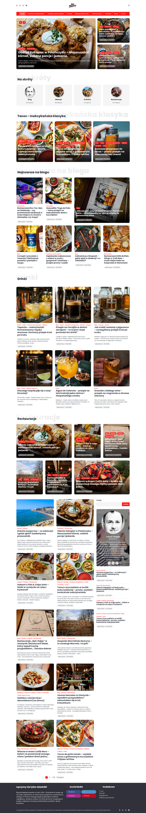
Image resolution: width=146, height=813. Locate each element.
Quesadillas (49, 206)
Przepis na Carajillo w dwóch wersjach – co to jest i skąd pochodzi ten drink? (71, 330)
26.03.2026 (88, 491)
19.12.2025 (107, 159)
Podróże (108, 14)
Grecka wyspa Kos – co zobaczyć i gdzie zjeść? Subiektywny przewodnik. (35, 534)
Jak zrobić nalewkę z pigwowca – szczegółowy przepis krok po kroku (111, 330)
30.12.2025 (68, 344)
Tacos (64, 48)
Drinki (19, 325)
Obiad (57, 48)
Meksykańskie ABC (82, 14)
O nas (101, 791)
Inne (97, 143)
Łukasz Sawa (22, 66)
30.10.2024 (58, 267)
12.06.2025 (88, 220)
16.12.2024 (106, 407)
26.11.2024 (29, 221)
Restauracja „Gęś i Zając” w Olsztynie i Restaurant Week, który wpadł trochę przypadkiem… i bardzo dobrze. (116, 445)
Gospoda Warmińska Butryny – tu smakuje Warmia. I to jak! (28, 484)
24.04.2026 (117, 455)
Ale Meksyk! (31, 810)
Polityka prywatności (106, 798)
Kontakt (102, 793)
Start (22, 14)
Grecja (19, 528)
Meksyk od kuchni (32, 388)
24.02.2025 (68, 407)
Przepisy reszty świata (56, 14)
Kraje (102, 143)
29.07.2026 (109, 580)
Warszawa (95, 478)
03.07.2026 (30, 159)
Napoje (89, 325)
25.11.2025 (106, 344)
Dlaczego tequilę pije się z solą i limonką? (34, 392)
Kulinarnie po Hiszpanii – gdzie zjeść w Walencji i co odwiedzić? (87, 258)
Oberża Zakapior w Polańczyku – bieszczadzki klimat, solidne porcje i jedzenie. (39, 447)
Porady (69, 14)
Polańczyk (22, 441)
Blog (116, 14)
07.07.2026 (88, 455)
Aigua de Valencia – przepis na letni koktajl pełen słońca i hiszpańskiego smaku (73, 393)
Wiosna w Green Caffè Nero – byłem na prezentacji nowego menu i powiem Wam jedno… (100, 484)
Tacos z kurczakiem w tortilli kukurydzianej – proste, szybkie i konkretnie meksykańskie (34, 150)
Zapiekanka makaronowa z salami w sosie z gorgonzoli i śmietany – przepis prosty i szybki (58, 259)
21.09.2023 (29, 267)
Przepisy (27, 143)
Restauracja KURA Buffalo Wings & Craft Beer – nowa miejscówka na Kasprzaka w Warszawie (116, 259)
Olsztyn (113, 433)
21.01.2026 (111, 40)
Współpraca (103, 795)
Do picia (101, 325)
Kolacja (28, 48)
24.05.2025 (117, 267)
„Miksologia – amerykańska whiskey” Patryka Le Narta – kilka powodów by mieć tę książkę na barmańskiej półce (99, 213)
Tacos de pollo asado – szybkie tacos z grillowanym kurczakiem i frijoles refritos (50, 54)
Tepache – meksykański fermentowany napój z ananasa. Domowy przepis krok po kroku (34, 331)
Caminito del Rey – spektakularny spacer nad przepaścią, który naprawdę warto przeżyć (112, 58)
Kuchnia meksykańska (36, 14)
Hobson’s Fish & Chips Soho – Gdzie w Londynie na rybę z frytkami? (86, 447)
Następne (60, 777)
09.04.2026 (31, 491)
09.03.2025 (88, 265)
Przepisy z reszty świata (53, 254)
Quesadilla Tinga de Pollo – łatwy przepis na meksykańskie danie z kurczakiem (58, 211)
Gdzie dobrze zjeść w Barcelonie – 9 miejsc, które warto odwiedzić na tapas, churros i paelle (111, 32)
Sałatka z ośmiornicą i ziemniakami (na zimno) (30, 699)
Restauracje (97, 14)
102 (54, 777)
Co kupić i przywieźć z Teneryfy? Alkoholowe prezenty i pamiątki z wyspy (27, 259)
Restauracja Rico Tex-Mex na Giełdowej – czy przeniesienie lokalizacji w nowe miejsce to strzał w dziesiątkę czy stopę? (29, 212)
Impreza (21, 48)
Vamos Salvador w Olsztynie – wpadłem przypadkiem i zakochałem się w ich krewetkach (57, 482)
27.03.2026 (59, 491)
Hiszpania (108, 26)
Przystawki (45, 692)
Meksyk (51, 48)
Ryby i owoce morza (24, 695)
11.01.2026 (29, 346)
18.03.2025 (58, 219)
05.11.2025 (29, 404)
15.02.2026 (30, 66)
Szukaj (98, 500)
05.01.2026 (111, 66)
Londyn (79, 438)
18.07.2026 (30, 455)
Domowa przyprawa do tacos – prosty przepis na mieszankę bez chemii (109, 151)
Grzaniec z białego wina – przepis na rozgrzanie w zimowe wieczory (111, 393)
